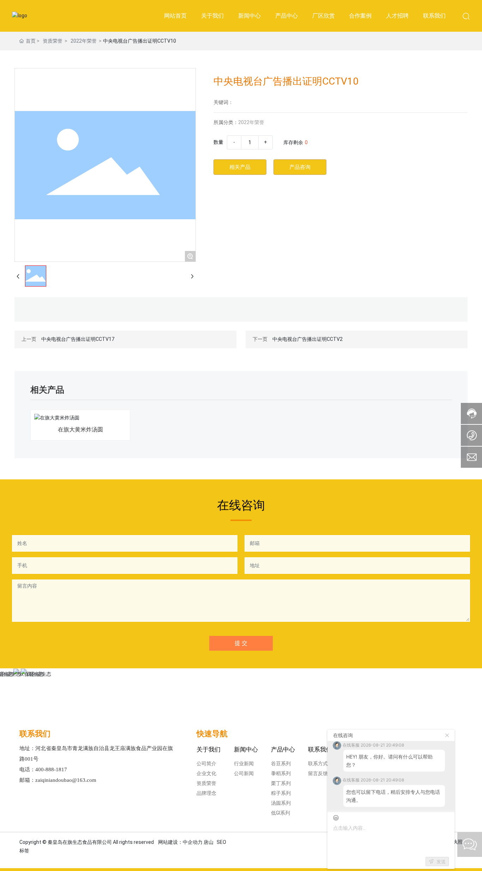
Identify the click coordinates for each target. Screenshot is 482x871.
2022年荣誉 (84, 41)
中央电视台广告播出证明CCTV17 (77, 339)
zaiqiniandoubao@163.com (65, 780)
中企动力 (193, 842)
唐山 (208, 842)
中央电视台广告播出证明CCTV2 (307, 339)
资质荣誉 (52, 41)
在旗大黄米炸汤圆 (80, 430)
